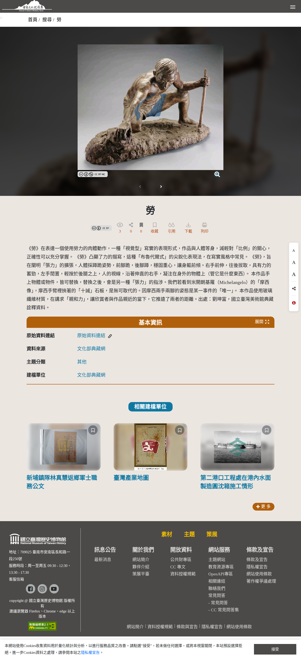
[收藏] (93, 430)
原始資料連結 (91, 335)
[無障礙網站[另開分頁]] (42, 625)
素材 (166, 534)
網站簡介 (140, 559)
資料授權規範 (183, 574)
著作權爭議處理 (261, 581)
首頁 (32, 19)
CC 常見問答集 (225, 610)
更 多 (266, 506)
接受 (275, 649)
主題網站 (216, 559)
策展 (211, 534)
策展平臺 (140, 574)
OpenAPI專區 (220, 574)
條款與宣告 (187, 626)
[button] (161, 187)
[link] (93, 173)
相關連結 (216, 581)
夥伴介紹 (140, 567)
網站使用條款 (259, 574)
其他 (82, 361)
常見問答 (219, 603)
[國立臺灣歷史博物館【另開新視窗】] (38, 541)
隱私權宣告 (257, 567)
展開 (259, 321)
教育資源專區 (221, 567)
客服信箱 (16, 579)
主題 (189, 534)
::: (1, 17)
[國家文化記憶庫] (27, 6)
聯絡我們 (216, 588)
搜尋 (47, 19)
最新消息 (102, 559)
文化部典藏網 (91, 348)
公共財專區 (180, 559)
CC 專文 (178, 567)
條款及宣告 (257, 559)
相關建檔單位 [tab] (150, 407)
